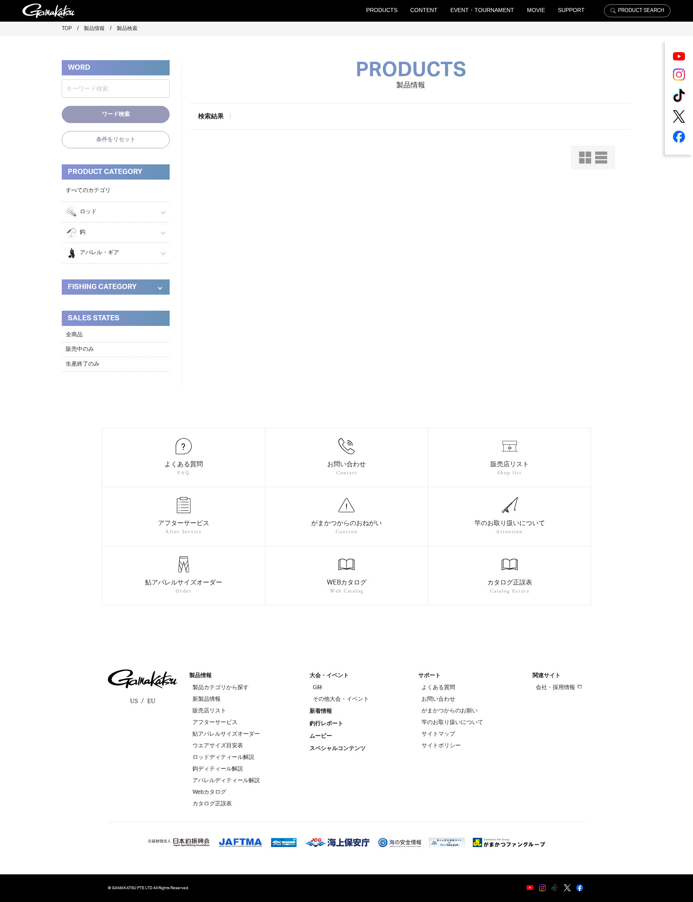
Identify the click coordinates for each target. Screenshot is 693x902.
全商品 (74, 335)
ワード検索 (116, 114)
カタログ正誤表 (212, 804)
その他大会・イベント (341, 699)
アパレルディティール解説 (226, 780)
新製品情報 (206, 699)
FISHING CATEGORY (102, 287)
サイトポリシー (441, 745)
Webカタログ (209, 792)
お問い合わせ (438, 699)
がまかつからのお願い (449, 711)
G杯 (317, 687)
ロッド (88, 211)
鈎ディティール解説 (217, 769)
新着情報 (321, 711)
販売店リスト (209, 711)
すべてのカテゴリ (88, 190)
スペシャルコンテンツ (338, 748)
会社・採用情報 (555, 687)
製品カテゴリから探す (220, 687)
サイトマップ (438, 734)
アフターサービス (214, 722)
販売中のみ (80, 349)
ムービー (321, 736)
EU (151, 701)
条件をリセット (116, 139)
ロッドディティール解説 (223, 757)
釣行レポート (326, 723)
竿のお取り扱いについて (452, 722)
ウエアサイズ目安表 (217, 745)
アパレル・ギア (99, 252)
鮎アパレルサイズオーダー (226, 734)
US (134, 701)
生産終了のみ (82, 364)
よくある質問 (438, 687)
